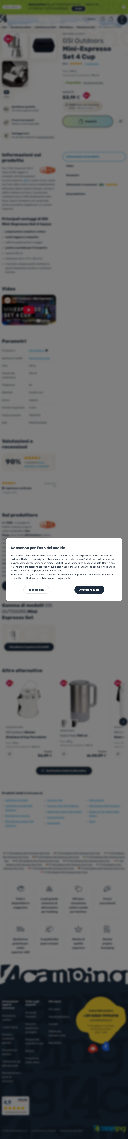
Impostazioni (36, 589)
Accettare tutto (90, 589)
